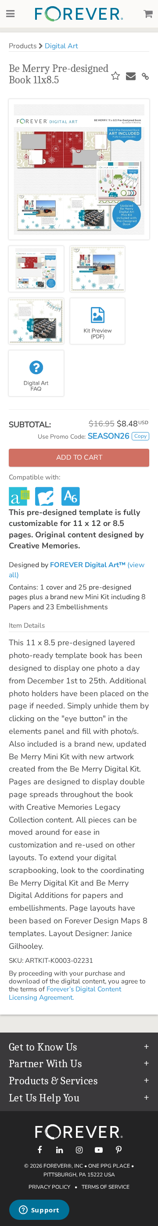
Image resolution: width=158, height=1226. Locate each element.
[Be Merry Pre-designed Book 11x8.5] (36, 269)
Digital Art (61, 46)
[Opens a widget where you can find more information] (39, 1211)
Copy (140, 436)
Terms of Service (105, 1186)
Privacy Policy (49, 1186)
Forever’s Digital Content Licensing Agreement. (65, 993)
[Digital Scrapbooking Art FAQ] (36, 373)
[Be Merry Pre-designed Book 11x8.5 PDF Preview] (97, 321)
